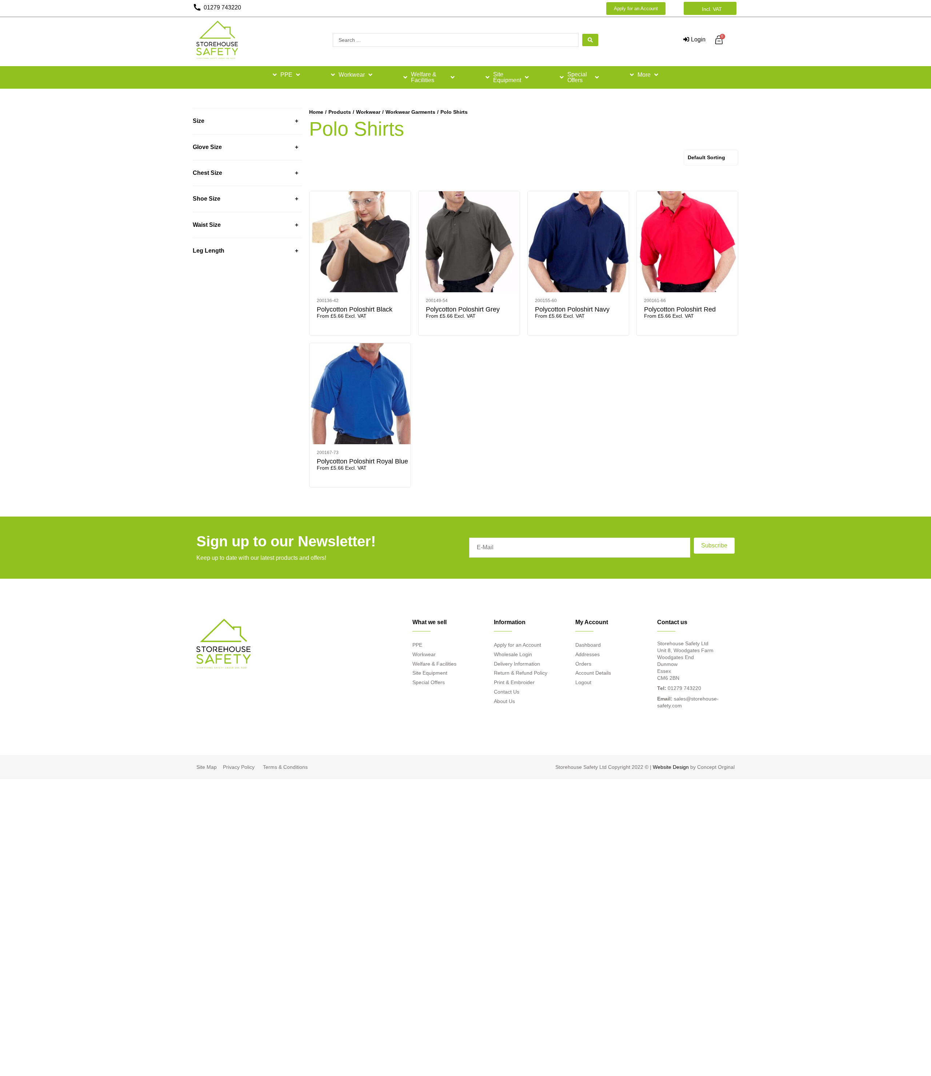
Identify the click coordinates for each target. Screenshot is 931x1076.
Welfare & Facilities (423, 77)
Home (316, 112)
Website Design (671, 767)
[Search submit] (590, 40)
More (644, 75)
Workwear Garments (410, 112)
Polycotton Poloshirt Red (680, 309)
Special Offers (577, 77)
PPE (286, 75)
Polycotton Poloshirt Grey (463, 309)
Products (339, 112)
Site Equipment (507, 77)
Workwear (352, 75)
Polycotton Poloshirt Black (354, 309)
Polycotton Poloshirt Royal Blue (362, 461)
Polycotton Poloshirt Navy (572, 309)
